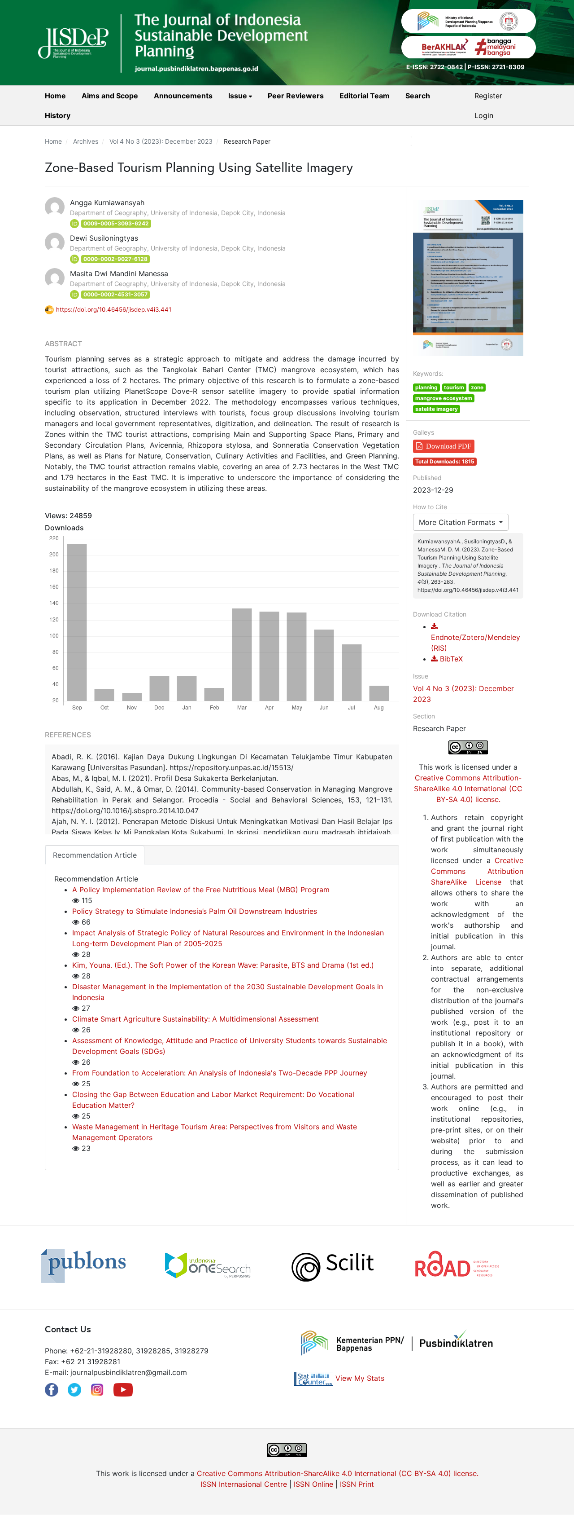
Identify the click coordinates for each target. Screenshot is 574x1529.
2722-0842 (446, 67)
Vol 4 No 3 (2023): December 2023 (161, 141)
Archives (85, 141)
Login (483, 115)
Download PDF (448, 446)
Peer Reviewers (296, 95)
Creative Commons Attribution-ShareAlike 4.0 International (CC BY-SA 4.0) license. (468, 788)
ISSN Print (357, 1484)
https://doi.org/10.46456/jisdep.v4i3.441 (113, 309)
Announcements (183, 95)
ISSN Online (313, 1484)
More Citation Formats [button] (458, 522)
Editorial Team (364, 95)
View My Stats (359, 1378)
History (57, 115)
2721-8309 (508, 67)
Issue (238, 95)
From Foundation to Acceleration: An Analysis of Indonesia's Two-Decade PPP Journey (219, 1072)
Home (55, 95)
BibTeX (450, 658)
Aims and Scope (110, 95)
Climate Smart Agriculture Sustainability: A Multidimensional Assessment (195, 1018)
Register (488, 95)
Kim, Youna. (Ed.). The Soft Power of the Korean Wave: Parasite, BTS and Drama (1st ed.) (223, 965)
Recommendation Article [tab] (95, 854)
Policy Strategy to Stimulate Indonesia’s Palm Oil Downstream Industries (194, 911)
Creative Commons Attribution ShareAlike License (477, 871)
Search (417, 95)
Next (542, 1267)
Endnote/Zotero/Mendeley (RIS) (475, 642)
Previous (31, 1267)
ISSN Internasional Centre (243, 1484)
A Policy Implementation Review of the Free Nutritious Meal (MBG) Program (201, 889)
